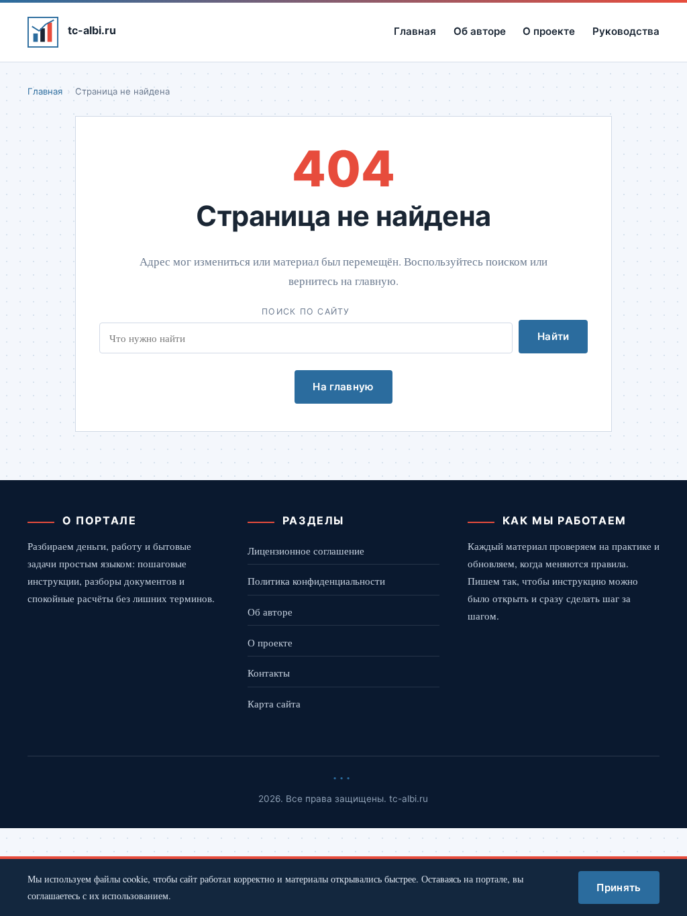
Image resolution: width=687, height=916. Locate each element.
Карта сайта (274, 703)
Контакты (269, 672)
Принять (618, 887)
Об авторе (480, 31)
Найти (553, 336)
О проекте (549, 31)
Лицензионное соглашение (306, 550)
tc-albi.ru (92, 30)
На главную (343, 386)
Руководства (625, 31)
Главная (415, 31)
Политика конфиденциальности (316, 580)
